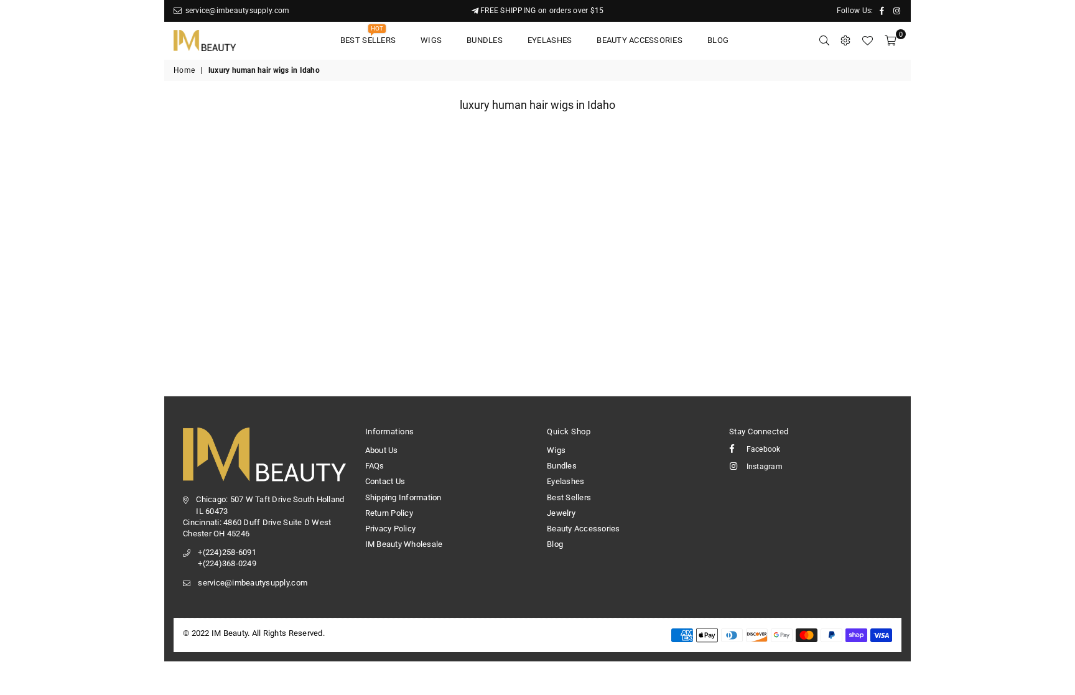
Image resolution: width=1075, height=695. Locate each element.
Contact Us (385, 481)
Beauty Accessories (639, 40)
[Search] (824, 40)
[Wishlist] (867, 40)
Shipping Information (403, 497)
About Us (381, 450)
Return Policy (389, 513)
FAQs (374, 465)
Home (184, 70)
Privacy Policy (390, 528)
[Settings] (845, 40)
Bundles (485, 40)
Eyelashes (550, 40)
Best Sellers (368, 36)
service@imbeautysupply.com (236, 10)
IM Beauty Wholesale (404, 544)
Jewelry (561, 513)
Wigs (431, 40)
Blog (717, 40)
